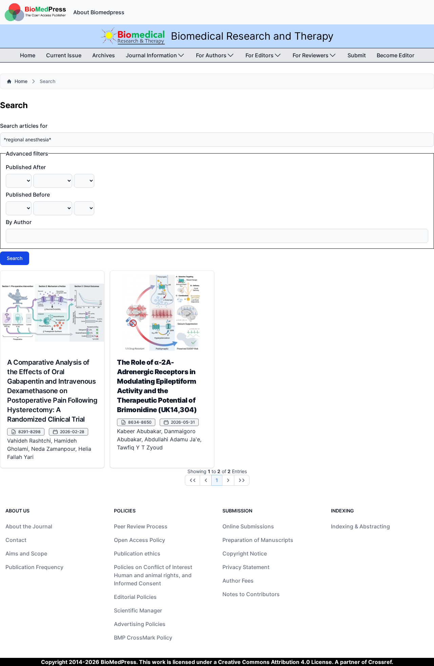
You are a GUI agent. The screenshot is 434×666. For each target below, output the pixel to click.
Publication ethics (137, 553)
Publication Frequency (34, 567)
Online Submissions (248, 526)
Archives (103, 55)
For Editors (259, 55)
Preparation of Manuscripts (257, 540)
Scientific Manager (138, 610)
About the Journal (28, 526)
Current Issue (63, 55)
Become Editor (395, 55)
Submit (357, 55)
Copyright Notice (244, 553)
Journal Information (151, 55)
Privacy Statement (246, 567)
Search (14, 258)
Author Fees (238, 580)
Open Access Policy (139, 540)
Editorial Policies (135, 596)
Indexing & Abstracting (360, 526)
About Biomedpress (98, 12)
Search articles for (23, 125)
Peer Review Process (140, 526)
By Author (19, 222)
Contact (15, 540)
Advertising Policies (139, 624)
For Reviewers (311, 55)
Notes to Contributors (251, 594)
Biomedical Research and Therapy (252, 36)
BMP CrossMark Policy (143, 637)
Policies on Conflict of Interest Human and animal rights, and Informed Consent (153, 575)
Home (27, 55)
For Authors (211, 55)
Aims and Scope (26, 553)
